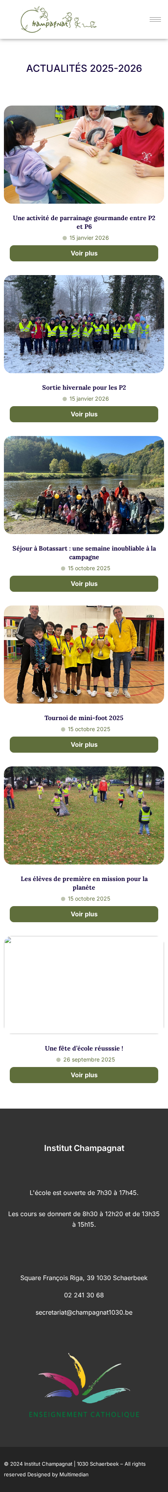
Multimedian (74, 1474)
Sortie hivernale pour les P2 (84, 387)
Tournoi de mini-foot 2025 (84, 718)
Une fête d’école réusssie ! (84, 1048)
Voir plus (84, 253)
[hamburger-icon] (155, 19)
